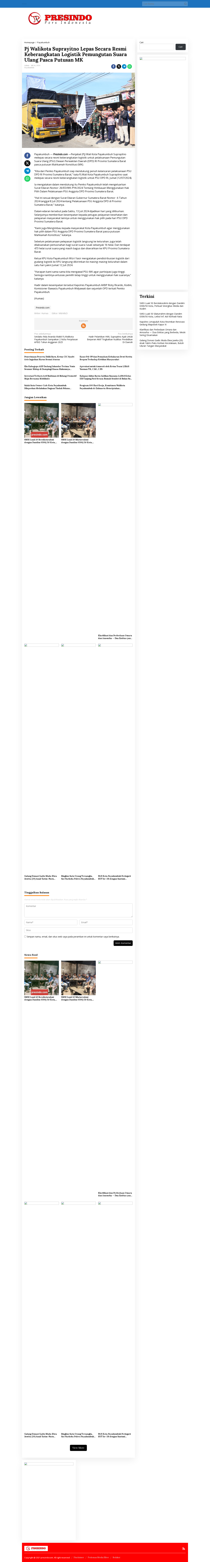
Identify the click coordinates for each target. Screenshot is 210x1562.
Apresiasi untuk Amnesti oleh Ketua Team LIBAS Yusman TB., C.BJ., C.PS (104, 367)
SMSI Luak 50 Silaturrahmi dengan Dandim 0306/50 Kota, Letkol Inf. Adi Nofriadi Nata (76, 441)
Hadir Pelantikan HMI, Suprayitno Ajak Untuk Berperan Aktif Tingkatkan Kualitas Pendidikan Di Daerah (110, 338)
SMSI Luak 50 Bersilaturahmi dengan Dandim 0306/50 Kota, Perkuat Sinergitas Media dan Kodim (39, 441)
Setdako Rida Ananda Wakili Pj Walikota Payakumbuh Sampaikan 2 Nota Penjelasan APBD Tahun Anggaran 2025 (56, 338)
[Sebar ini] (113, 66)
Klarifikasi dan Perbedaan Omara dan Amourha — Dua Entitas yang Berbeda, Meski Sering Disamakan (115, 637)
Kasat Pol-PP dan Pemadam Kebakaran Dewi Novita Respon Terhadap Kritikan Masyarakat (106, 358)
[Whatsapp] (129, 66)
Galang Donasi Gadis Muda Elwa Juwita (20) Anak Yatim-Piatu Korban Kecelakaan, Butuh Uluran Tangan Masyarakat (41, 877)
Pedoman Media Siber (98, 1557)
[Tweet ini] (119, 66)
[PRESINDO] (60, 18)
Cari (141, 42)
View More (78, 1447)
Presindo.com (43, 307)
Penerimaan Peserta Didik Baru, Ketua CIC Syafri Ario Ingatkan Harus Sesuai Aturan (49, 358)
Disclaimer (79, 1557)
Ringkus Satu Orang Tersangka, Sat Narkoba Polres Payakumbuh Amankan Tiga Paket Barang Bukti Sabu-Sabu (78, 877)
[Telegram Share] (124, 66)
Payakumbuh (29, 68)
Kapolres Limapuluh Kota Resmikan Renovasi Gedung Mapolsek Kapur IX (162, 323)
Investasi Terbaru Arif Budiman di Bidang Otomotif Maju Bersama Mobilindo (50, 377)
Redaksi (116, 1557)
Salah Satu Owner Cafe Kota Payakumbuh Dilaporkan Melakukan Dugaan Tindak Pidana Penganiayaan (47, 387)
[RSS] (83, 325)
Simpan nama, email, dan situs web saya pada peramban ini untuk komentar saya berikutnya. (73, 936)
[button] (185, 3)
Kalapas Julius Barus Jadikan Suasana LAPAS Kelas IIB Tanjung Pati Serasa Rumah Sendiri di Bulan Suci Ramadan (106, 377)
